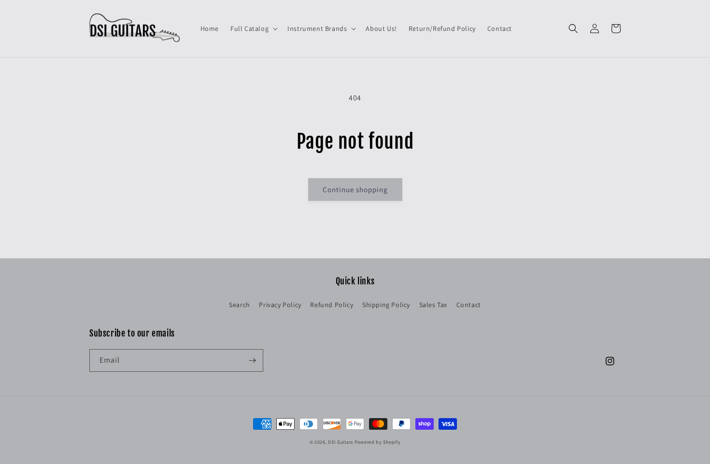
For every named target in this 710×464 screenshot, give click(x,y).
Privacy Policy (280, 304)
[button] (253, 28)
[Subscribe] (252, 360)
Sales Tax (433, 304)
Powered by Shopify (378, 442)
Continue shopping (355, 189)
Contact (468, 304)
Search (239, 304)
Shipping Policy (386, 304)
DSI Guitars (340, 442)
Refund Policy (331, 304)
